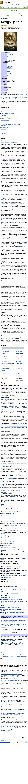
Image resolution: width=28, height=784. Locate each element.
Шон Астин (9, 67)
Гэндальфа (15, 148)
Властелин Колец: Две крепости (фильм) (10, 726)
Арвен (3, 359)
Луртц (3, 380)
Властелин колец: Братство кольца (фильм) (11, 668)
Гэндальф (22, 222)
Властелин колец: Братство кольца (9, 687)
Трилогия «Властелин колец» (8, 640)
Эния (10, 528)
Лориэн (25, 242)
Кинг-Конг (16, 623)
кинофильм (22, 94)
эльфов (18, 156)
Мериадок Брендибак (6, 363)
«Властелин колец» (13, 97)
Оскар (2, 504)
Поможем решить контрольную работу (16, 652)
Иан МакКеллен (19, 351)
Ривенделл (22, 156)
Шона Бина (23, 427)
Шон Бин (8, 71)
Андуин (8, 254)
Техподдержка (8, 738)
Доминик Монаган (19, 363)
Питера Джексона (10, 635)
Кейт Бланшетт (19, 356)
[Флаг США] (8, 87)
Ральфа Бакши (11, 389)
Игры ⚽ (20, 15)
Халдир (3, 376)
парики (2, 484)
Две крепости (17, 642)
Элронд (4, 206)
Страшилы (16, 639)
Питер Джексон (10, 54)
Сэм (15, 190)
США (10, 87)
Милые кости (4, 644)
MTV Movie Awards (6, 577)
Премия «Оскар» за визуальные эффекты (12, 616)
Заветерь (3, 203)
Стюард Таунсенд (10, 400)
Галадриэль (20, 246)
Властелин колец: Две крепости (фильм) (11, 599)
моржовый (24, 496)
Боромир (9, 223)
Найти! (25, 7)
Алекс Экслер (4, 612)
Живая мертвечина (5, 637)
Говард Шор (9, 75)
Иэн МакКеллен (10, 66)
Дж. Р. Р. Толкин (10, 60)
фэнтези (8, 52)
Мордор (7, 218)
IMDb (6, 92)
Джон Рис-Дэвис (19, 361)
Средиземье (13, 164)
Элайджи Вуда (12, 419)
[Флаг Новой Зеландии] (8, 86)
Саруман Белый (5, 368)
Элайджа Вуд (9, 65)
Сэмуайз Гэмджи (5, 354)
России (18, 484)
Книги (7, 15)
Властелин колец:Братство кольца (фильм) (11, 680)
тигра (20, 496)
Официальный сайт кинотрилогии (10, 607)
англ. (8, 101)
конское (11, 496)
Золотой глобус (5, 536)
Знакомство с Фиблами (18, 636)
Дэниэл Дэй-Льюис (5, 399)
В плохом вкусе (5, 636)
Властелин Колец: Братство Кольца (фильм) (11, 674)
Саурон (3, 370)
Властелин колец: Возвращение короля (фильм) (14, 601)
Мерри (23, 188)
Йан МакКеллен (18, 566)
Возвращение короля (6, 643)
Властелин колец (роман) (8, 597)
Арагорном (3, 199)
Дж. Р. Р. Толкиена (5, 97)
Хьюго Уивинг (18, 371)
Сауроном (3, 163)
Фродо (15, 145)
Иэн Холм (18, 373)
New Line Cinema (10, 78)
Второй (2, 142)
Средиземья (14, 142)
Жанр (6, 52)
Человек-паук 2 (7, 623)
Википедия (14, 10)
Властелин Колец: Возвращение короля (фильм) (12, 713)
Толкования (7, 13)
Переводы (20, 13)
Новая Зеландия (12, 86)
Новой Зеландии (14, 432)
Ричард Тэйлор (19, 526)
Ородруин (24, 219)
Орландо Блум (19, 366)
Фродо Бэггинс (5, 349)
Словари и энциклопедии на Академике (11, 4)
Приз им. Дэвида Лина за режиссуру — (11, 549)
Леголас (16, 222)
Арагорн (14, 223)
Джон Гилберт (12, 521)
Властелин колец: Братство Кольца (9, 700)
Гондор (3, 261)
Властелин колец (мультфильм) (9, 602)
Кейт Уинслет (8, 406)
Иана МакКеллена (16, 427)
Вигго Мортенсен (10, 68)
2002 (3, 501)
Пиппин (19, 188)
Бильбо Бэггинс (8, 144)
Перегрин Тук (5, 364)
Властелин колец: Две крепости (9, 620)
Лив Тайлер (9, 69)
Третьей (7, 142)
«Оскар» (24, 97)
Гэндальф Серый (5, 351)
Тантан (13, 644)
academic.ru (5, 2)
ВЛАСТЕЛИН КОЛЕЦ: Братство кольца (10, 690)
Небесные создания (19, 637)
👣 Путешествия (3, 740)
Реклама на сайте (14, 738)
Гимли (2, 223)
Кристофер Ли (19, 368)
